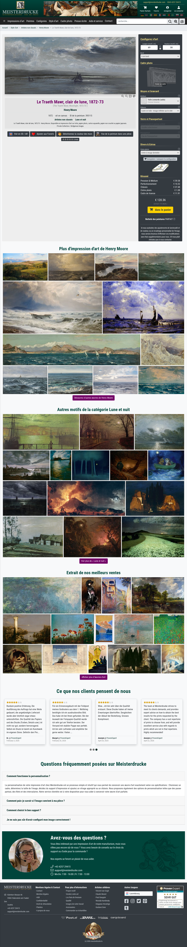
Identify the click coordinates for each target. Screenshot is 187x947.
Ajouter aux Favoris (44, 134)
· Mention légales (42, 894)
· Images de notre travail (74, 904)
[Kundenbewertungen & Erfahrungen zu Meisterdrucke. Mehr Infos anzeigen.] (170, 897)
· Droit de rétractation (43, 904)
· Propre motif (70, 891)
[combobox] (160, 56)
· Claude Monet (100, 894)
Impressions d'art (16, 21)
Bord (142, 53)
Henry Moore (44, 28)
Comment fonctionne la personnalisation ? (28, 776)
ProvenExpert (41, 738)
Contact (108, 21)
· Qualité (68, 901)
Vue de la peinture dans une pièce (115, 134)
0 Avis (75, 139)
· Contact (39, 891)
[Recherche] (170, 21)
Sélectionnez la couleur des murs (76, 134)
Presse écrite (80, 21)
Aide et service (96, 21)
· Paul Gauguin (100, 897)
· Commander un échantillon (76, 910)
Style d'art (53, 21)
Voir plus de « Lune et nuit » (93, 561)
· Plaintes (39, 907)
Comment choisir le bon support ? (24, 810)
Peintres (30, 21)
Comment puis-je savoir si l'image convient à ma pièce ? (36, 800)
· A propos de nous (43, 910)
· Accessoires (70, 907)
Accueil (5, 28)
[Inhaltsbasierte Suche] (176, 21)
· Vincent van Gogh (102, 891)
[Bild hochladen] (182, 21)
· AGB (38, 897)
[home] (4, 21)
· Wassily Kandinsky (102, 901)
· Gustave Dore (100, 907)
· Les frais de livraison (73, 897)
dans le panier (162, 209)
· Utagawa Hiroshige (102, 904)
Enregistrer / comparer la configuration (161, 159)
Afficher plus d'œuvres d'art (94, 677)
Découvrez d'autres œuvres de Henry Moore (93, 398)
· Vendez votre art (71, 894)
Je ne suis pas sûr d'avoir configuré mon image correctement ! (38, 819)
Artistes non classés (28, 28)
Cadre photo (66, 21)
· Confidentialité (42, 901)
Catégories (41, 21)
